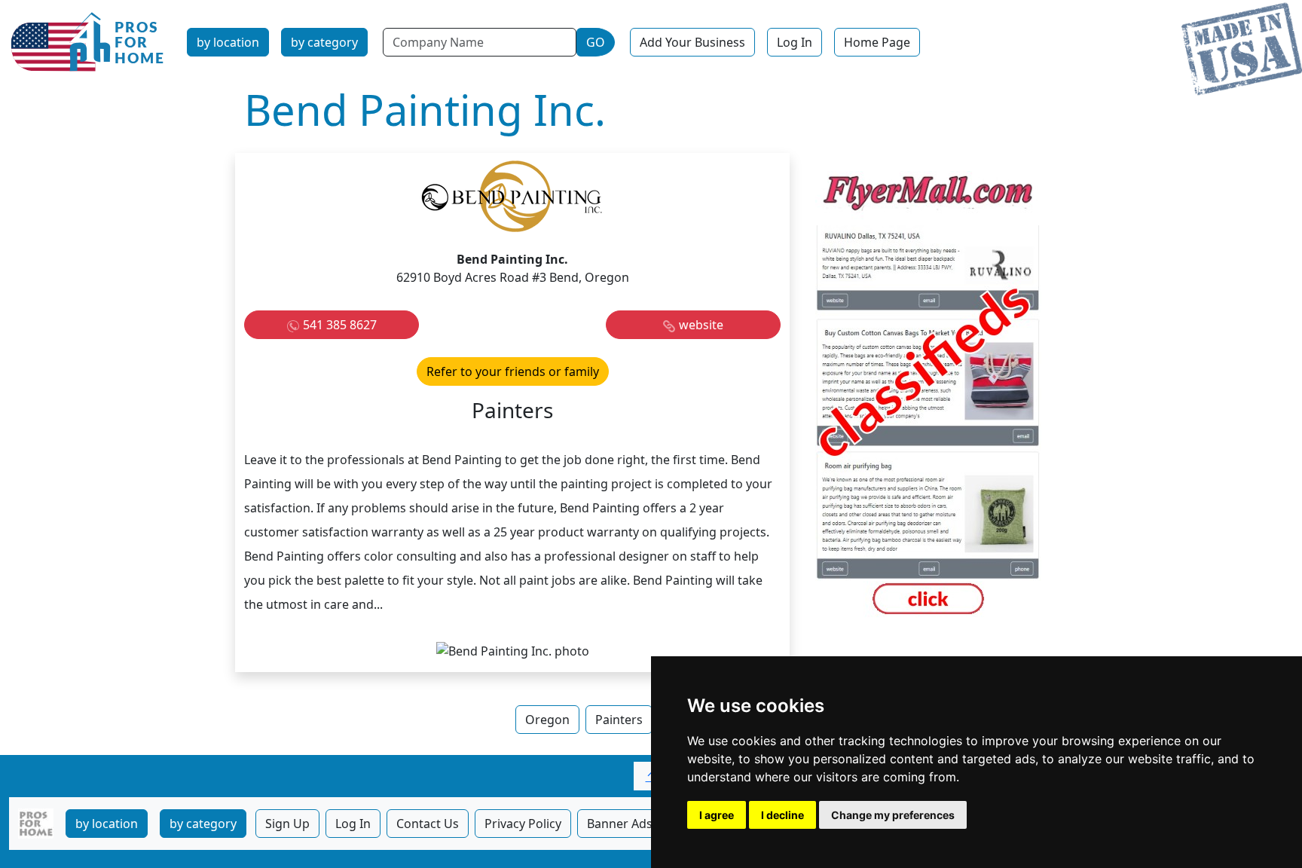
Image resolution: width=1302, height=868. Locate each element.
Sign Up (287, 823)
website (701, 324)
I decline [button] (782, 814)
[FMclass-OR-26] (928, 395)
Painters (619, 719)
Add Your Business (692, 42)
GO (595, 42)
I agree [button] (716, 814)
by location (228, 42)
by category (324, 42)
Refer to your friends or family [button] (512, 371)
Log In (794, 42)
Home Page (877, 42)
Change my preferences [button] (893, 814)
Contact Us (427, 823)
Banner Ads (620, 823)
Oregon (547, 719)
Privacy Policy (522, 823)
